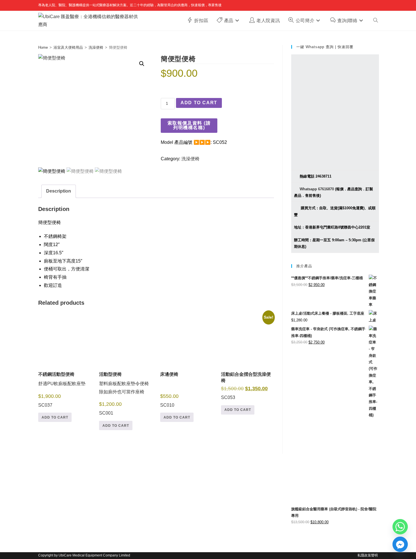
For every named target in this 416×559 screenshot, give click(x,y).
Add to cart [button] (55, 417)
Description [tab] (58, 191)
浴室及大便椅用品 (68, 47)
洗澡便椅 (96, 47)
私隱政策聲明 (367, 555)
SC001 (124, 394)
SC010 (169, 389)
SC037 (61, 389)
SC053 (247, 358)
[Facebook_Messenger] (400, 544)
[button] (142, 64)
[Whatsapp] (400, 526)
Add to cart (199, 102)
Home (43, 47)
